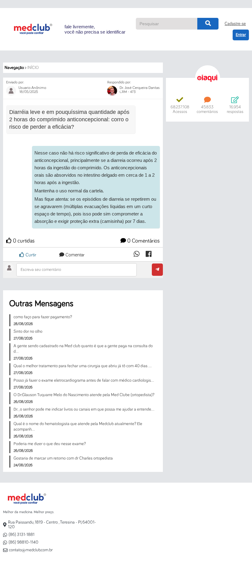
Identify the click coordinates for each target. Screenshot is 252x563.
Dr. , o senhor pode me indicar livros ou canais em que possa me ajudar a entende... (84, 409)
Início (33, 68)
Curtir (30, 254)
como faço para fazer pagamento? (43, 317)
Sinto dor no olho (28, 331)
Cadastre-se (235, 24)
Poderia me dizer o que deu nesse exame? (50, 444)
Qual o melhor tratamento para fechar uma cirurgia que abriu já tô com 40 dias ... (83, 366)
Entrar (241, 35)
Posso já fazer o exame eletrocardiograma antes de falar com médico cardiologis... (84, 380)
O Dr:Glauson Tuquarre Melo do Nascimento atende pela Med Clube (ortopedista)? (84, 395)
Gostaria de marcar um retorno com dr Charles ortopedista (63, 458)
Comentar (74, 254)
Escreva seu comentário (41, 269)
